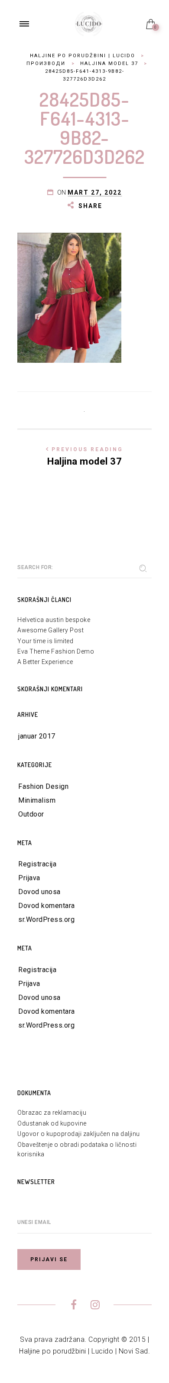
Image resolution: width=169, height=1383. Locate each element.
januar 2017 (36, 736)
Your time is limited (45, 641)
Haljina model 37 (85, 456)
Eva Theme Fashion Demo (55, 651)
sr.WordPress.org (46, 919)
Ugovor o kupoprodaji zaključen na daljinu (78, 1133)
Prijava (29, 878)
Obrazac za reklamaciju (51, 1112)
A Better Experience (45, 661)
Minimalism (36, 800)
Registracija (37, 864)
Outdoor (31, 814)
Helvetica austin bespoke (53, 619)
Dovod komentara (46, 905)
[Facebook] (74, 1306)
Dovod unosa (39, 892)
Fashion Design (43, 786)
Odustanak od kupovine (52, 1123)
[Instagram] (95, 1306)
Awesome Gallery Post (50, 630)
